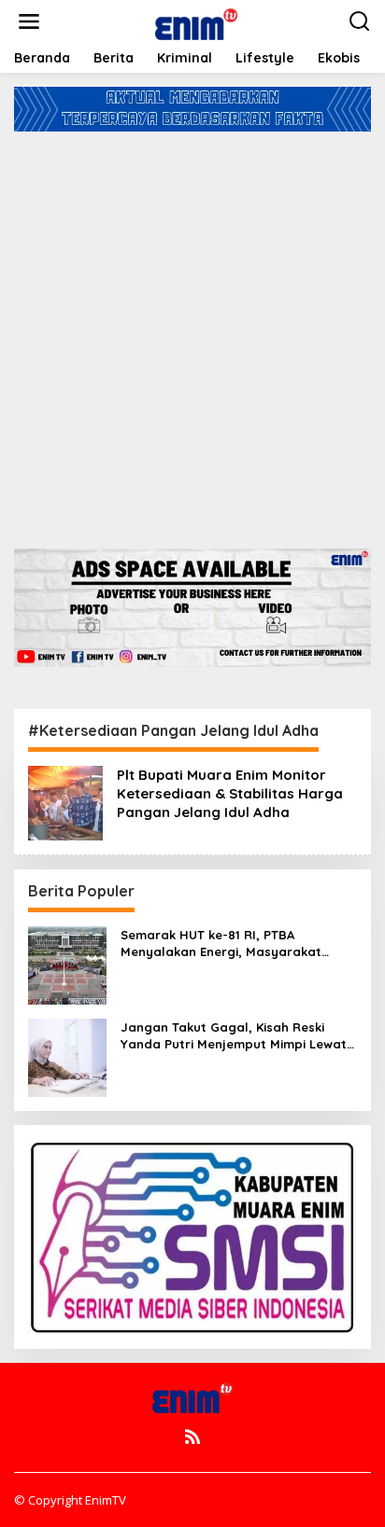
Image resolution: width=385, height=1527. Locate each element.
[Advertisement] (192, 333)
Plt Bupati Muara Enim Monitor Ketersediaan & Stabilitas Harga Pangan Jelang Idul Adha (230, 793)
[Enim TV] (196, 20)
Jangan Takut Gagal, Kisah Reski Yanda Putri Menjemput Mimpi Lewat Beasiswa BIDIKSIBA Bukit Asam (234, 1036)
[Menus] (29, 21)
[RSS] (192, 1436)
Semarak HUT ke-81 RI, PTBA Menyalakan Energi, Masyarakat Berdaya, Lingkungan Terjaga (221, 943)
